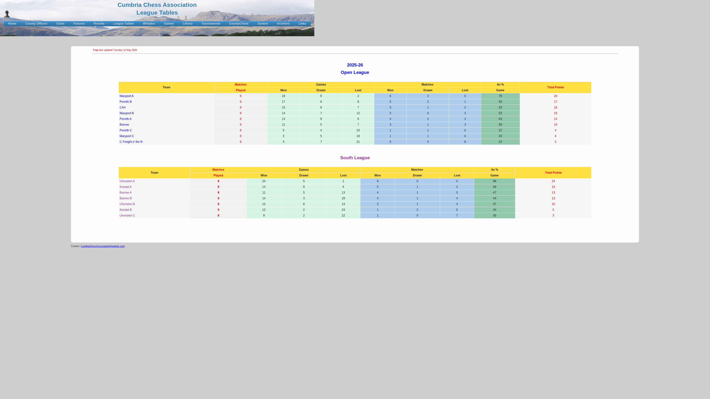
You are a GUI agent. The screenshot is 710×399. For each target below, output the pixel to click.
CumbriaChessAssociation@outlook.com (103, 246)
